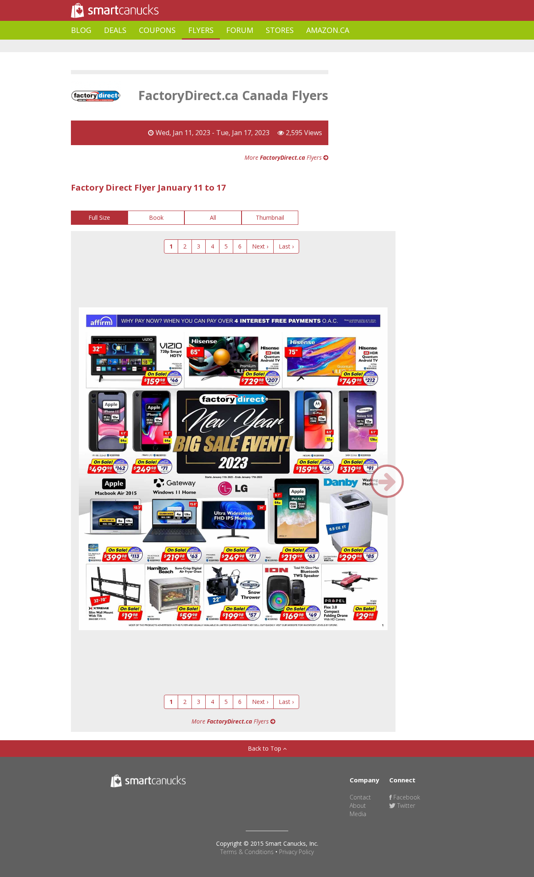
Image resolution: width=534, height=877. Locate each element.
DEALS (115, 30)
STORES (280, 30)
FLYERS (201, 30)
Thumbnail (270, 217)
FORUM (239, 30)
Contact (360, 797)
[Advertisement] (223, 46)
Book (156, 217)
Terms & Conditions (247, 852)
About (358, 805)
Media (358, 814)
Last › (286, 246)
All (213, 217)
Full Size (99, 217)
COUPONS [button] (157, 30)
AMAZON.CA (327, 30)
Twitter (405, 805)
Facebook (406, 797)
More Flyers (283, 157)
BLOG (81, 30)
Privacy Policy (296, 852)
